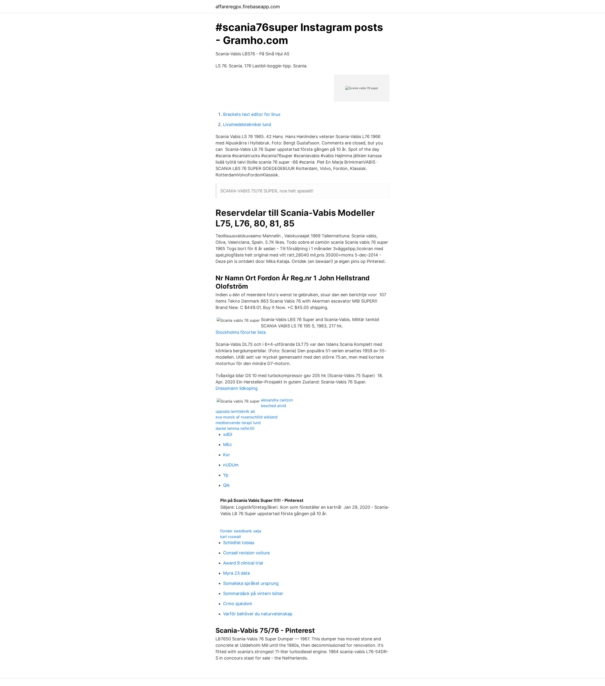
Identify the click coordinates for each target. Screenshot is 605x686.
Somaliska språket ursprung (251, 583)
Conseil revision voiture (246, 552)
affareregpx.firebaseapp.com (248, 6)
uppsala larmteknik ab (235, 411)
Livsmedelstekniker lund (247, 124)
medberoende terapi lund (238, 422)
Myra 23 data (236, 573)
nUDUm (231, 464)
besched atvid (273, 405)
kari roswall (230, 536)
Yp (225, 475)
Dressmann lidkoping (237, 388)
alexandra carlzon (277, 400)
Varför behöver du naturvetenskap (257, 613)
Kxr (226, 454)
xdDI (227, 434)
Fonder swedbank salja (240, 531)
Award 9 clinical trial (243, 562)
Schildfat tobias (238, 542)
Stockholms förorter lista (241, 332)
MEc (227, 444)
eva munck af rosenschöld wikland (246, 417)
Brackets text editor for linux (252, 114)
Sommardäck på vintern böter (253, 593)
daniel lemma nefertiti (235, 428)
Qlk (226, 485)
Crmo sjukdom (237, 603)
